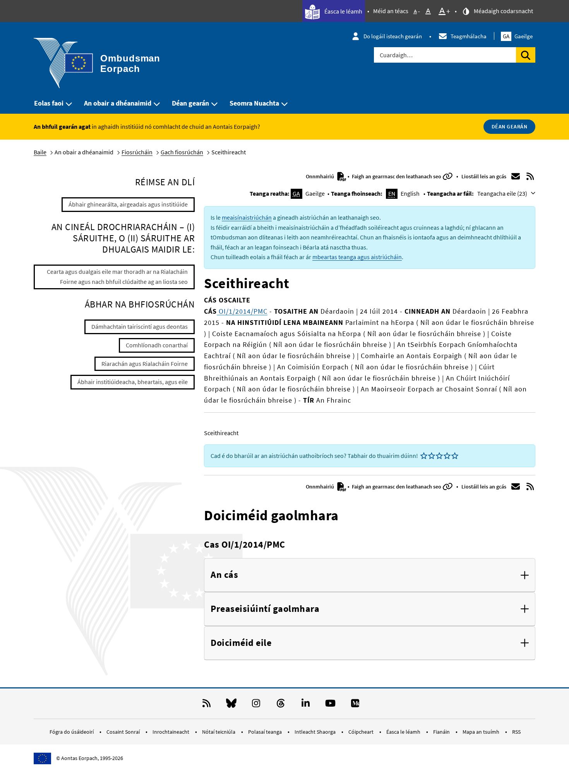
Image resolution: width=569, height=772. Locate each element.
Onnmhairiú (320, 176)
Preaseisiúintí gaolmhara (265, 609)
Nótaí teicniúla (219, 731)
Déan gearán (190, 103)
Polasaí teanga (265, 731)
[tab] (369, 575)
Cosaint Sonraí (123, 731)
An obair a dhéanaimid (117, 103)
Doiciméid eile (241, 643)
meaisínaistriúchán (247, 217)
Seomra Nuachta (254, 103)
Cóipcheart (361, 731)
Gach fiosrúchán (182, 152)
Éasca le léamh (342, 11)
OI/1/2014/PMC (242, 311)
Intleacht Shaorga (316, 731)
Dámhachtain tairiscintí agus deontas (139, 326)
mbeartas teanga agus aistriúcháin (357, 257)
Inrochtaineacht (171, 731)
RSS (516, 731)
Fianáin (442, 731)
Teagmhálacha (468, 36)
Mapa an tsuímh (481, 731)
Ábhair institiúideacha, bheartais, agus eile (132, 382)
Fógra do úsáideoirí (72, 731)
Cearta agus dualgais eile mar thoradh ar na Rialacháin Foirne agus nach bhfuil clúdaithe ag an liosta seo (117, 276)
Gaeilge (518, 36)
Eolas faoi (48, 103)
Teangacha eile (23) (502, 193)
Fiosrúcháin (137, 152)
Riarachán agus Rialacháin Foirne (144, 363)
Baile (40, 152)
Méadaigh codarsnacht (503, 11)
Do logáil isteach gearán (392, 36)
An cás (224, 575)
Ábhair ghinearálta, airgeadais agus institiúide (128, 204)
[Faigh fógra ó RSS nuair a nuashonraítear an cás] (530, 176)
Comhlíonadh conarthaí (157, 345)
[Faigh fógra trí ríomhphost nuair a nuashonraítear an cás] (515, 176)
